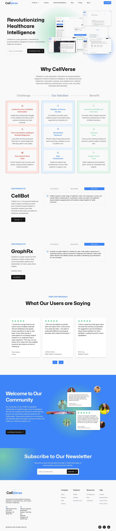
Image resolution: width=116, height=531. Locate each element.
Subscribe (71, 471)
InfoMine (75, 497)
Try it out (17, 219)
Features (63, 497)
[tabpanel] (74, 198)
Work (62, 500)
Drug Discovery (77, 500)
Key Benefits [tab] (74, 188)
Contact (102, 494)
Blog (88, 497)
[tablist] (74, 188)
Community (90, 500)
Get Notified (17, 277)
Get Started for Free (34, 51)
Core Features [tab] (54, 188)
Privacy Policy (103, 503)
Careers (63, 503)
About (62, 494)
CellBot (75, 494)
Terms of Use (103, 500)
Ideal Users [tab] (94, 188)
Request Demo (104, 497)
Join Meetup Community (14, 432)
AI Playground (91, 494)
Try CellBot (107, 2)
